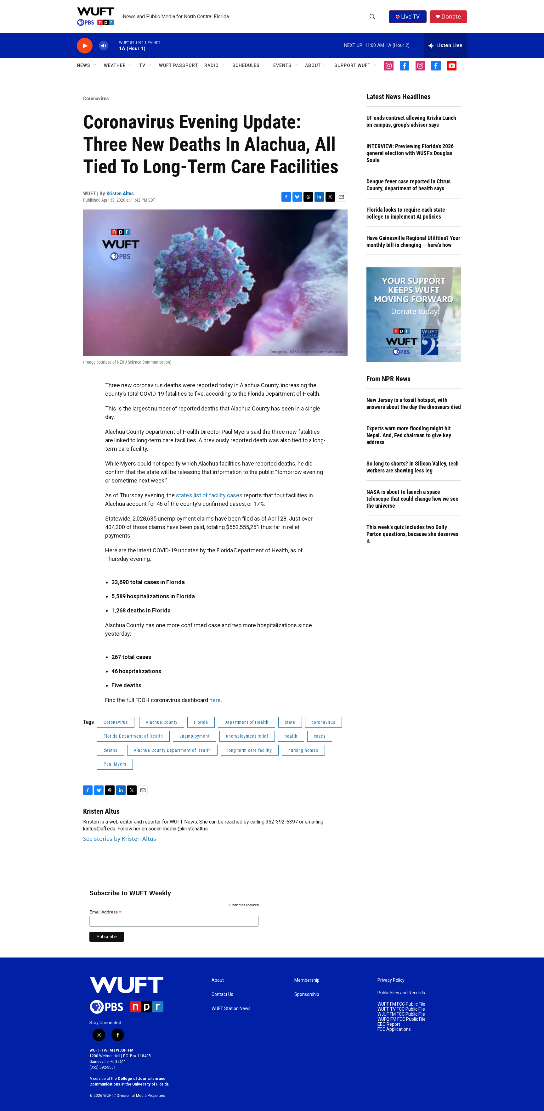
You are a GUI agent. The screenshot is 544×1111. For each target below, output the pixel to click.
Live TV (410, 16)
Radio (211, 65)
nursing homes (303, 750)
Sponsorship (306, 994)
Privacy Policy (391, 980)
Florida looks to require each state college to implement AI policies (405, 213)
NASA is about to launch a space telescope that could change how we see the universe (412, 499)
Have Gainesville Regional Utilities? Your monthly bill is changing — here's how (413, 241)
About (218, 980)
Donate (451, 16)
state (290, 722)
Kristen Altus (120, 193)
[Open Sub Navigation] (95, 65)
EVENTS (282, 65)
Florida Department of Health (133, 736)
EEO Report (388, 1024)
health (291, 736)
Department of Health (246, 722)
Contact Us (222, 994)
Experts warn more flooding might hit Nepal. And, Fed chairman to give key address (408, 435)
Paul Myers (115, 764)
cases (320, 736)
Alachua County (162, 722)
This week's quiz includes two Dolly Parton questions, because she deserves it (412, 534)
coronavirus (323, 722)
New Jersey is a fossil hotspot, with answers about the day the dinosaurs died (413, 403)
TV (142, 65)
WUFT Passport (178, 65)
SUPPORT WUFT (352, 65)
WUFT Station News (231, 1008)
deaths (110, 750)
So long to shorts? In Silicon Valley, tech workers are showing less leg (412, 467)
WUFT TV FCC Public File (401, 1009)
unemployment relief (247, 736)
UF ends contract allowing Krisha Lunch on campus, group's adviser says (411, 121)
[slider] (114, 45)
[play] (85, 45)
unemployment (194, 736)
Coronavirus (96, 98)
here (215, 700)
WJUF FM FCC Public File (401, 1014)
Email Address (105, 912)
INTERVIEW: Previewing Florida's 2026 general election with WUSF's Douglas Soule (410, 153)
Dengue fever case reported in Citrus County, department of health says (408, 185)
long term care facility (249, 750)
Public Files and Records (401, 993)
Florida (201, 722)
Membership (307, 980)
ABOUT (313, 65)
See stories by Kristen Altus (119, 838)
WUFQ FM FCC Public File (401, 1019)
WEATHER (115, 65)
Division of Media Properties (141, 1095)
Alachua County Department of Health (172, 750)
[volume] (103, 46)
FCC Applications (394, 1029)
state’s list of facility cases (209, 495)
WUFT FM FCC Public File (401, 1004)
